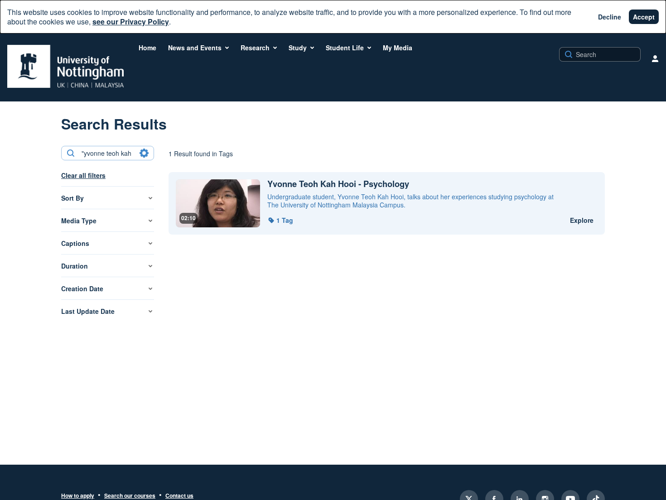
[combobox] (107, 153)
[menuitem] (147, 47)
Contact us (179, 496)
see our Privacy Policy (130, 21)
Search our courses (129, 496)
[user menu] (655, 58)
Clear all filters (83, 175)
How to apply (77, 496)
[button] (280, 220)
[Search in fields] (144, 153)
